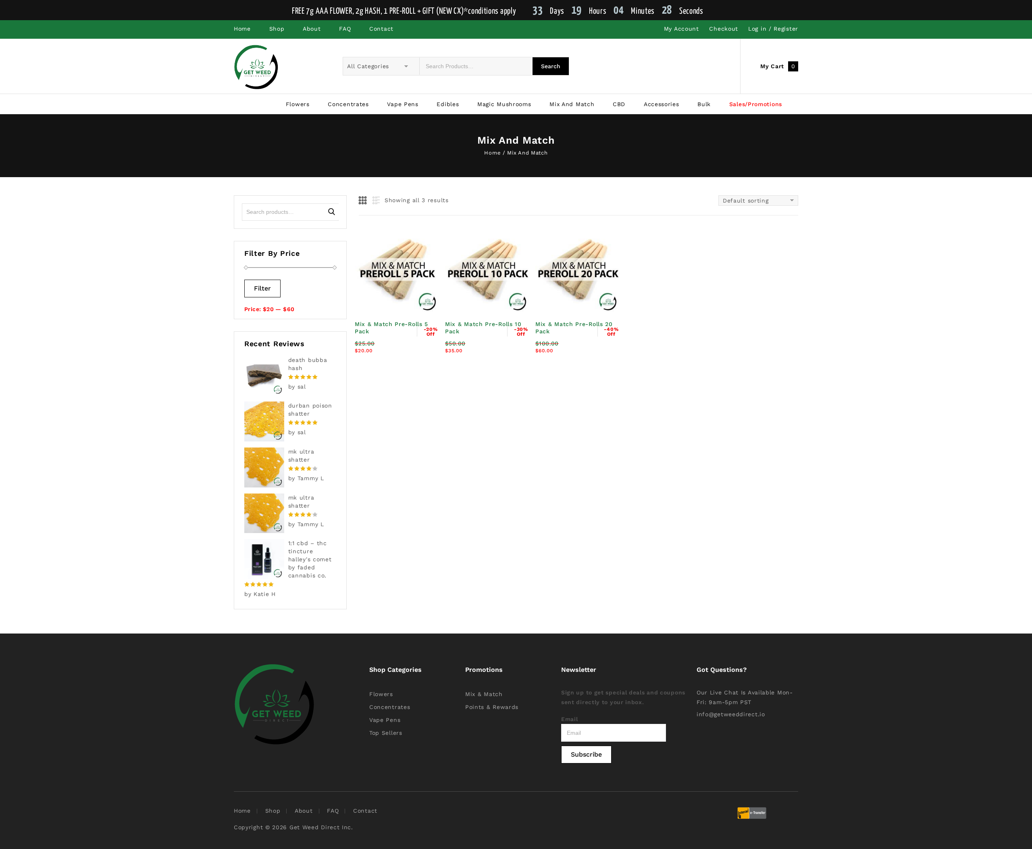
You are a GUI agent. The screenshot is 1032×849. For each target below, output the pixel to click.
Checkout (723, 28)
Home (242, 28)
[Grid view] (363, 200)
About (312, 28)
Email (569, 719)
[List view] (375, 200)
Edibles (448, 104)
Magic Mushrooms (504, 104)
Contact (381, 28)
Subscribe (586, 754)
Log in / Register (773, 28)
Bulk (704, 104)
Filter (262, 288)
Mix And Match (571, 104)
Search (332, 212)
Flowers (298, 104)
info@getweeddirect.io (731, 714)
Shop (277, 28)
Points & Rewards (491, 707)
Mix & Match (484, 694)
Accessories (661, 104)
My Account (681, 28)
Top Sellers (385, 733)
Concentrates (348, 104)
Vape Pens (402, 104)
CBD (619, 104)
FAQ (345, 28)
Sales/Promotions (755, 104)
